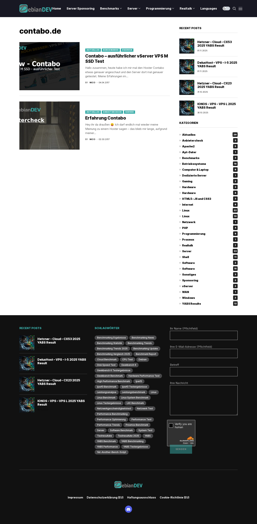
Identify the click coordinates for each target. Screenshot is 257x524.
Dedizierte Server (209, 175)
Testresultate (104, 435)
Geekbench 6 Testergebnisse (113, 370)
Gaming (209, 181)
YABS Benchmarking (133, 441)
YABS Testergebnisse (136, 446)
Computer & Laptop (209, 169)
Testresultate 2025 (128, 435)
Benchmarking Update (145, 348)
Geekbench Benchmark (110, 375)
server (100, 430)
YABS (148, 435)
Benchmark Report (146, 354)
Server (129, 112)
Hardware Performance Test (144, 375)
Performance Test (141, 419)
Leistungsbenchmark (133, 392)
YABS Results (209, 303)
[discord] (128, 509)
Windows (209, 297)
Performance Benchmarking (112, 414)
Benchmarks (111, 50)
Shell (209, 257)
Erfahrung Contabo (105, 118)
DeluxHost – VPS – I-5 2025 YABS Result (217, 64)
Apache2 (209, 146)
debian (143, 359)
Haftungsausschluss (141, 497)
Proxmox (209, 239)
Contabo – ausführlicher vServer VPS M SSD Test (126, 58)
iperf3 (139, 381)
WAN (209, 292)
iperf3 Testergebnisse (134, 386)
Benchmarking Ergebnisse (111, 337)
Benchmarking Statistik (109, 343)
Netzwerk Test (145, 408)
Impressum (75, 497)
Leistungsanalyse (106, 392)
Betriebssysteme (209, 163)
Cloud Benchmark (106, 359)
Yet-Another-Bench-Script (111, 452)
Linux (209, 210)
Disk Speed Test (106, 364)
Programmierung (209, 233)
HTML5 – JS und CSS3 (209, 198)
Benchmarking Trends (140, 343)
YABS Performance (107, 446)
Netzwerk (209, 222)
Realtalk (209, 245)
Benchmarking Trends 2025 (112, 348)
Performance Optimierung (111, 419)
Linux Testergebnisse (109, 403)
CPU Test (127, 359)
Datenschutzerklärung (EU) (105, 497)
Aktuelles (93, 50)
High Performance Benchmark (113, 381)
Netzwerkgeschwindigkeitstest (114, 408)
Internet (209, 204)
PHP (209, 227)
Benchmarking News (143, 337)
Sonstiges (209, 274)
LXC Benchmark (135, 403)
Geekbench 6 (128, 364)
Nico (92, 82)
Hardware (209, 187)
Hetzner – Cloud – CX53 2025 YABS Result (214, 43)
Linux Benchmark (106, 397)
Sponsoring (209, 280)
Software (209, 262)
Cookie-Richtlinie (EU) (174, 497)
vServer (127, 50)
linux (153, 392)
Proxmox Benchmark (137, 424)
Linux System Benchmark (134, 397)
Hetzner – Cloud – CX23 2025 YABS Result (214, 85)
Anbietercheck (112, 112)
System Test (145, 430)
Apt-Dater (209, 152)
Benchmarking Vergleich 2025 (113, 354)
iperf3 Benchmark (106, 386)
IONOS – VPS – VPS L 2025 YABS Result (216, 105)
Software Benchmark (121, 430)
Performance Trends (108, 424)
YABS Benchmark (106, 441)
